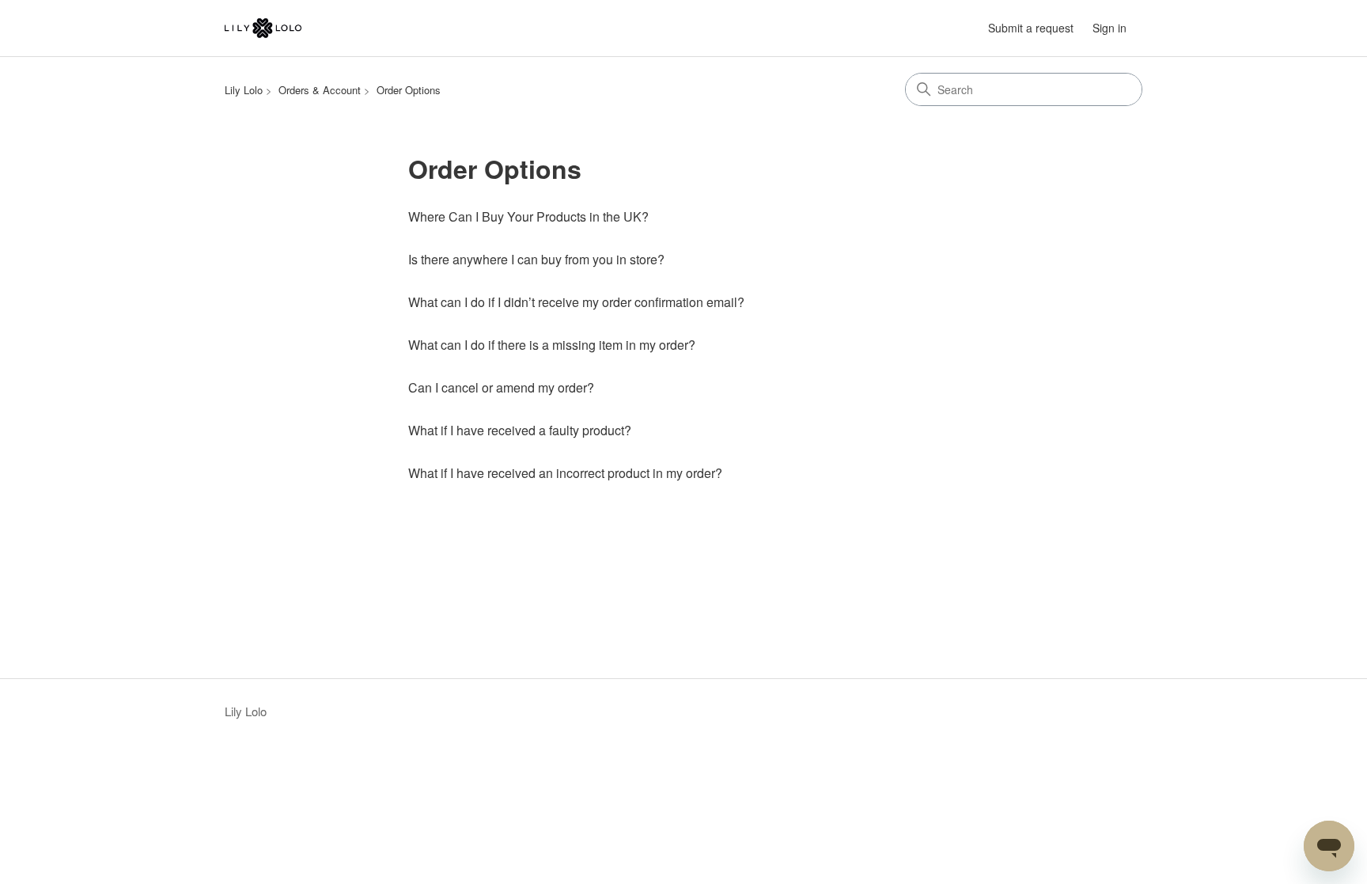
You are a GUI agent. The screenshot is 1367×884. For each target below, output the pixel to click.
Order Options (409, 89)
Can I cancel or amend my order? (501, 387)
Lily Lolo (244, 89)
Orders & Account (319, 89)
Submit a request (1031, 28)
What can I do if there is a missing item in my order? (551, 345)
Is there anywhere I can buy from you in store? (536, 259)
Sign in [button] (1109, 28)
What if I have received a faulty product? (519, 430)
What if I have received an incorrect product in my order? (565, 473)
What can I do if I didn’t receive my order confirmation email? (576, 302)
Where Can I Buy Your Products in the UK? (528, 216)
